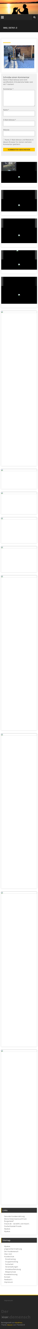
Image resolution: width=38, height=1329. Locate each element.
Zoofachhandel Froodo (12, 1226)
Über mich (8, 1254)
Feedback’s (8, 1279)
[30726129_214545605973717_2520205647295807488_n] (17, 255)
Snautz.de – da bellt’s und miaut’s (16, 1224)
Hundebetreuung (10, 1274)
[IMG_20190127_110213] (28, 223)
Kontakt (7, 1277)
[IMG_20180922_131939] (26, 194)
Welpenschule (10, 1272)
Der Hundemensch (11, 1251)
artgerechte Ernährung (13, 1249)
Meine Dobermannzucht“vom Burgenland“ (15, 1220)
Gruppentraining (11, 1262)
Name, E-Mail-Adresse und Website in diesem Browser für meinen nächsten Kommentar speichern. (18, 142)
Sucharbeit (9, 1264)
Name (6, 110)
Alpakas (7, 1229)
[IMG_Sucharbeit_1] (26, 281)
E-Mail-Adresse (9, 120)
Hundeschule (9, 1256)
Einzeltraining (10, 1259)
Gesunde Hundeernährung (14, 1216)
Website (6, 130)
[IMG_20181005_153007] (12, 166)
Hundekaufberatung (13, 1269)
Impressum (8, 1282)
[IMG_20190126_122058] (10, 223)
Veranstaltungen (11, 1267)
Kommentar (8, 89)
